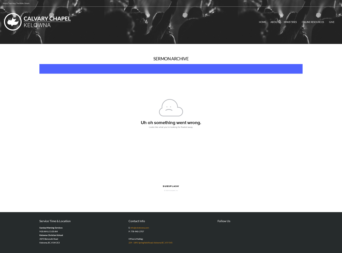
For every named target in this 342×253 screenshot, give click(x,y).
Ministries (290, 22)
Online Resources (313, 22)
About (275, 22)
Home (262, 22)
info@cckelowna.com (140, 228)
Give (331, 22)
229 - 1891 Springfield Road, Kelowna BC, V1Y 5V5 (151, 242)
